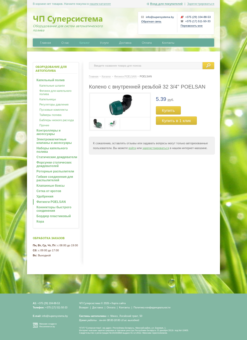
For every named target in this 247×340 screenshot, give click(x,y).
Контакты (168, 42)
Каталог (85, 42)
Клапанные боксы (50, 185)
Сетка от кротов (48, 191)
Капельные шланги (52, 85)
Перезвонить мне (192, 25)
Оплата (147, 42)
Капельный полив (50, 80)
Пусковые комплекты (53, 109)
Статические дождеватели (56, 157)
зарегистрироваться (155, 148)
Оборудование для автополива (51, 69)
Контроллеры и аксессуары (48, 132)
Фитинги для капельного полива (55, 92)
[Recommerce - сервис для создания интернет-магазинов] (35, 327)
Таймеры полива (50, 114)
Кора (40, 221)
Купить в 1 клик (176, 120)
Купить (168, 110)
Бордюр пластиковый (53, 216)
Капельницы (47, 99)
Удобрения (44, 196)
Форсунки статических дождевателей (54, 164)
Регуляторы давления (54, 104)
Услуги (104, 42)
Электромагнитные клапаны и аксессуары (54, 141)
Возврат (84, 307)
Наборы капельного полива (52, 150)
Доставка (125, 42)
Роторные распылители (55, 171)
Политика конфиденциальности (152, 307)
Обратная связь (151, 21)
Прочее (44, 125)
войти (132, 148)
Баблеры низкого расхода (56, 120)
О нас (65, 42)
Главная (45, 42)
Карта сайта (119, 303)
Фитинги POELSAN (51, 201)
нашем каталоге (100, 3)
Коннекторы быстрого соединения (53, 209)
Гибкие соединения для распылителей (54, 178)
